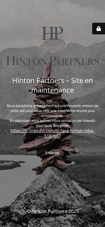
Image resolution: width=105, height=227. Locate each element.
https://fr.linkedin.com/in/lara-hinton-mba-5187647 (52, 133)
